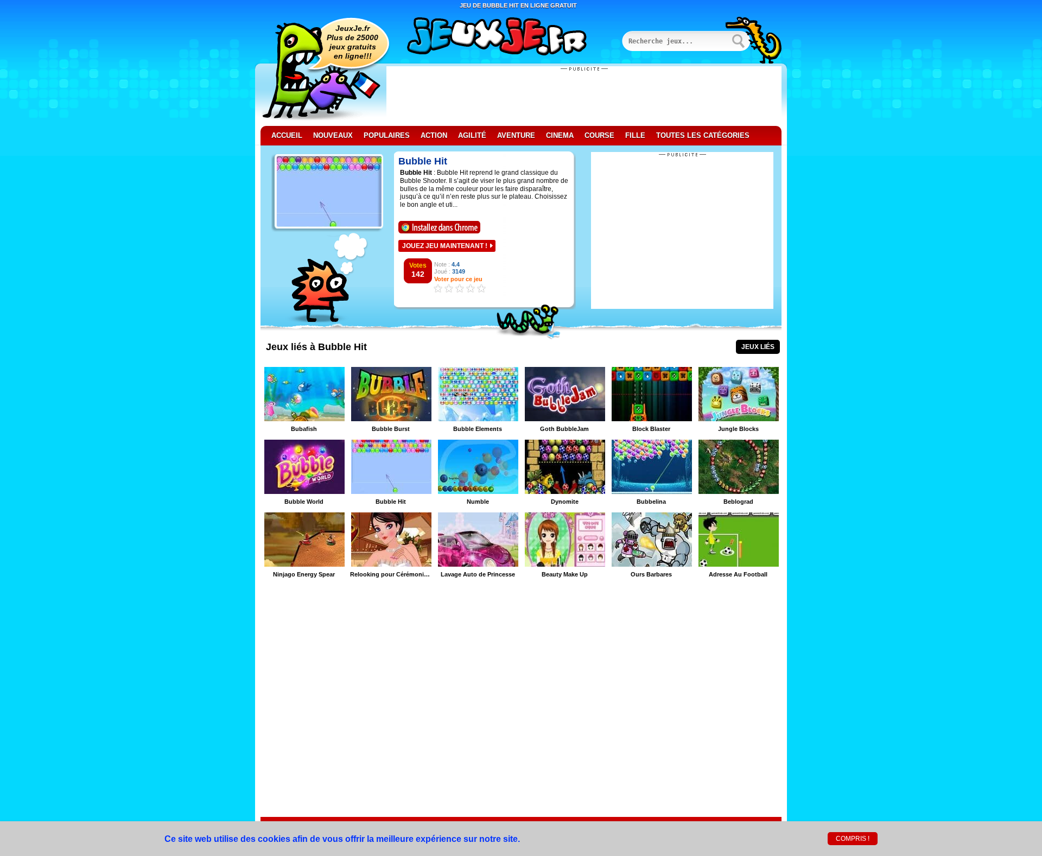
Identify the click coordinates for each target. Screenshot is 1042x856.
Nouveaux (333, 135)
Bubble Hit (422, 161)
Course (599, 135)
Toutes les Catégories (702, 135)
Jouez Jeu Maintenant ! (444, 246)
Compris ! (852, 838)
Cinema (560, 135)
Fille (635, 135)
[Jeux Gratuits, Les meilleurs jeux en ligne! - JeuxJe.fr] (510, 37)
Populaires (387, 135)
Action (434, 135)
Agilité (472, 135)
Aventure (516, 135)
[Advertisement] (584, 96)
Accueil (286, 135)
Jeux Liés (757, 347)
